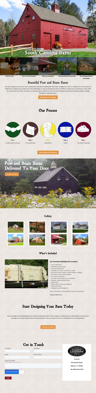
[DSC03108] (59, 245)
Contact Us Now (11, 174)
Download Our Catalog (48, 97)
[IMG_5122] (80, 245)
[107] (37, 232)
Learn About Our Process (48, 152)
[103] (15, 232)
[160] (59, 232)
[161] (80, 232)
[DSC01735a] (37, 245)
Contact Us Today (48, 327)
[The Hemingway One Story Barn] (15, 245)
